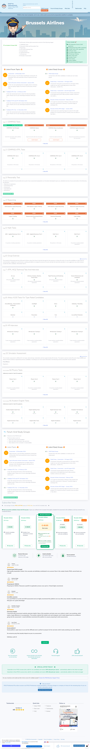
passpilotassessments (65, 706)
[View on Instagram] (76, 706)
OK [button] (11, 745)
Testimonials (78, 8)
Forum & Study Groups (57, 8)
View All (45, 143)
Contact (48, 711)
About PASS (37, 706)
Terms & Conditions (48, 739)
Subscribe (10, 545)
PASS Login (45, 10)
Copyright (40, 739)
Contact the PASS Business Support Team (49, 678)
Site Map (63, 739)
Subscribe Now (84, 259)
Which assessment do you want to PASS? (30, 4)
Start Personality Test (7, 193)
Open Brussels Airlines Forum (10, 497)
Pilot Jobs (67, 8)
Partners (72, 4)
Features (48, 706)
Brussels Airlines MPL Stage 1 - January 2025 (61, 108)
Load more (45, 642)
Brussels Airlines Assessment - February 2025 (61, 99)
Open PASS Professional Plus (45, 690)
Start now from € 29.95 (79, 745)
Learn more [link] (7, 742)
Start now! (37, 708)
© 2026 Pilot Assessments (31, 739)
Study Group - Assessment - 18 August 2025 (61, 81)
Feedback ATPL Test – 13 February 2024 (16, 92)
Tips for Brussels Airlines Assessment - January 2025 (21, 82)
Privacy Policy (56, 739)
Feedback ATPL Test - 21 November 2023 (16, 110)
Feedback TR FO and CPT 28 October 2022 (16, 101)
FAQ (85, 8)
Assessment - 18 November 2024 (16, 73)
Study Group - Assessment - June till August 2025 (62, 90)
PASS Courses (44, 8)
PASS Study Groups (53, 73)
